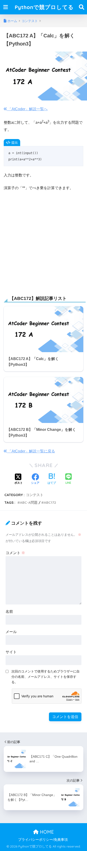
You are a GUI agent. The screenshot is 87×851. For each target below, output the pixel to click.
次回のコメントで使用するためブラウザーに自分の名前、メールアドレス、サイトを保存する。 (45, 676)
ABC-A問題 (29, 502)
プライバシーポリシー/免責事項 (43, 839)
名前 (9, 612)
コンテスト (34, 495)
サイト (11, 652)
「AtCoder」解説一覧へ (27, 109)
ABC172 (50, 502)
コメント (15, 553)
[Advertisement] (43, 240)
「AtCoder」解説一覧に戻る (31, 451)
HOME (46, 832)
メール (11, 632)
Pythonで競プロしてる (44, 7)
